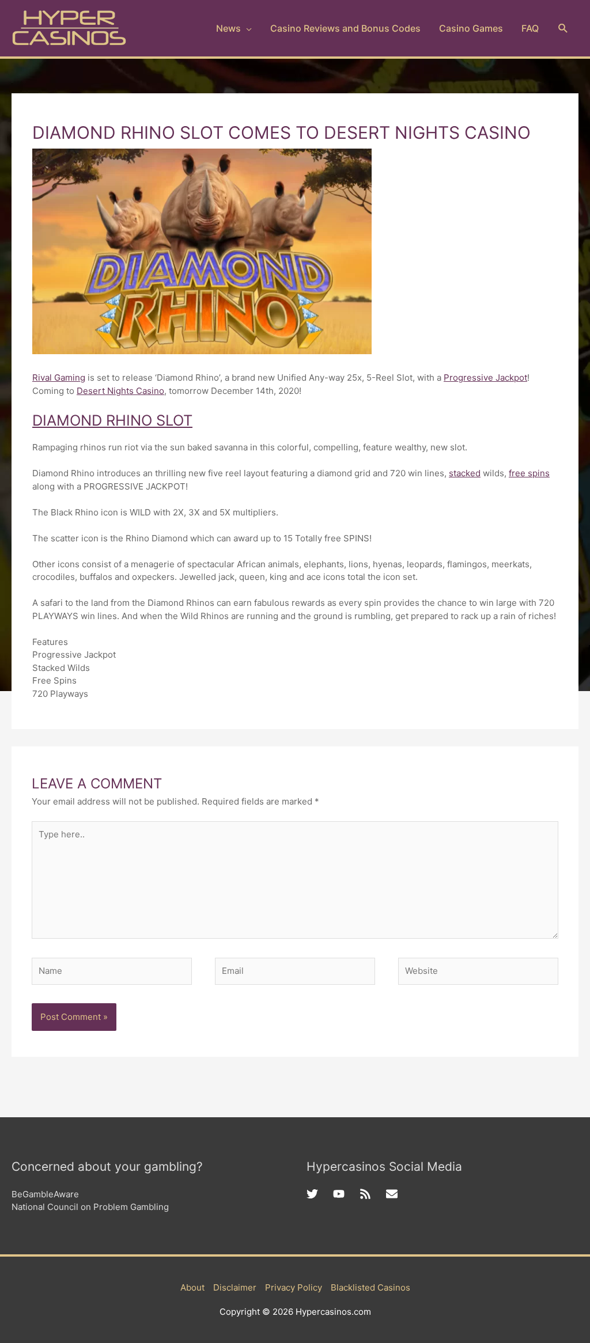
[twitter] (320, 1194)
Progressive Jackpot (485, 377)
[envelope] (393, 1194)
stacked (465, 473)
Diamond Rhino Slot (112, 420)
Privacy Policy (293, 1287)
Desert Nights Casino (120, 390)
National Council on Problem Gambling (90, 1206)
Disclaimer (234, 1287)
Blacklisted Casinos (370, 1287)
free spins (529, 473)
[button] (563, 28)
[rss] (373, 1194)
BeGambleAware (45, 1194)
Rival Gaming (58, 377)
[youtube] (346, 1194)
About (192, 1287)
